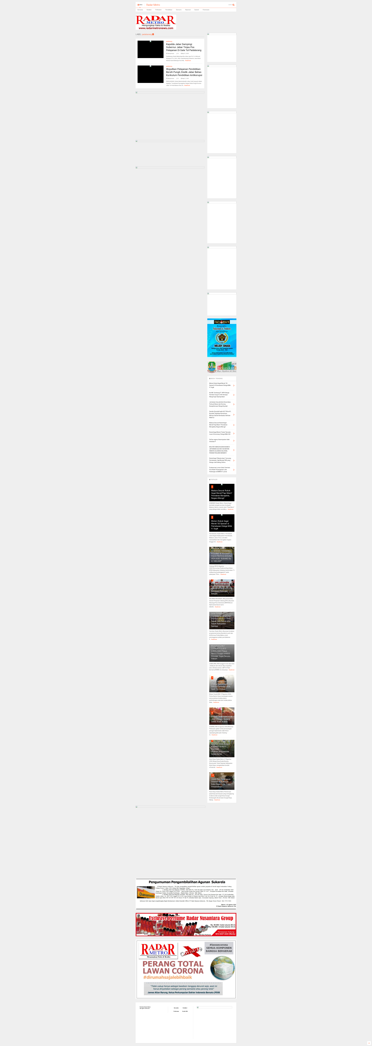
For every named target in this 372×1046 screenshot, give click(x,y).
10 (213, 775)
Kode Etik (185, 1011)
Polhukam (158, 10)
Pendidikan (168, 10)
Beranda (140, 10)
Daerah (196, 10)
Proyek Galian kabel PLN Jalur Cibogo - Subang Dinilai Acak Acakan (221, 719)
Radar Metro (153, 4)
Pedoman (176, 1011)
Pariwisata (206, 10)
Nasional (188, 10)
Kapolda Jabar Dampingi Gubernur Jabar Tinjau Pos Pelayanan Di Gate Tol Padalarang (183, 47)
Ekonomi (178, 10)
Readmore (188, 60)
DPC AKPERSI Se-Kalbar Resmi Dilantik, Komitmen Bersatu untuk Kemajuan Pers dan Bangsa (221, 588)
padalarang (147, 34)
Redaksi (149, 10)
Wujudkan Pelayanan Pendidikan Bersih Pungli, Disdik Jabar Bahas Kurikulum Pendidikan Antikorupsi (184, 72)
